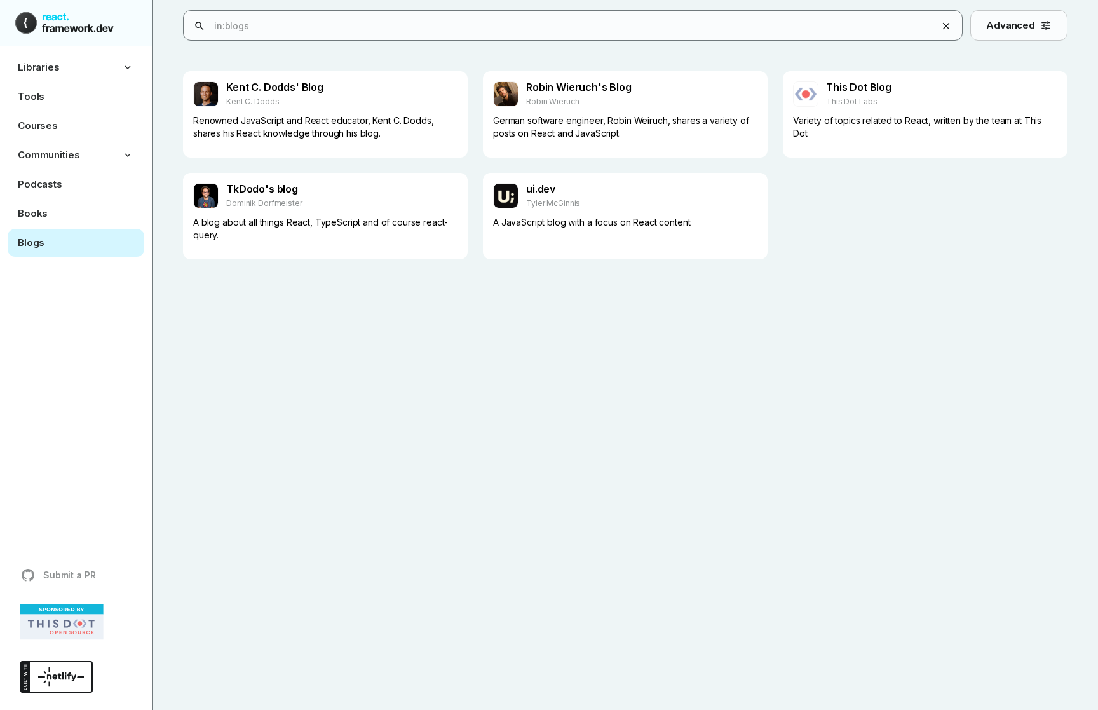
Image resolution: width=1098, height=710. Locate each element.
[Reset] (946, 26)
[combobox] (590, 26)
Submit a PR (69, 575)
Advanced (1010, 25)
